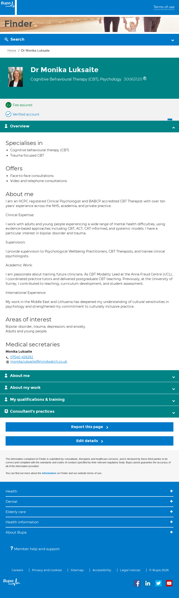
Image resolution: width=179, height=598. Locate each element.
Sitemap (77, 570)
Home (11, 50)
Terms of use (164, 7)
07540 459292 (21, 357)
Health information (22, 522)
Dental (11, 501)
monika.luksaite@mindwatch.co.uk (38, 361)
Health (11, 491)
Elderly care (16, 512)
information (49, 473)
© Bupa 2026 (159, 570)
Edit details (87, 441)
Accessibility (102, 570)
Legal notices (130, 570)
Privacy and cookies (47, 570)
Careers (17, 570)
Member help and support (36, 549)
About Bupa (16, 532)
